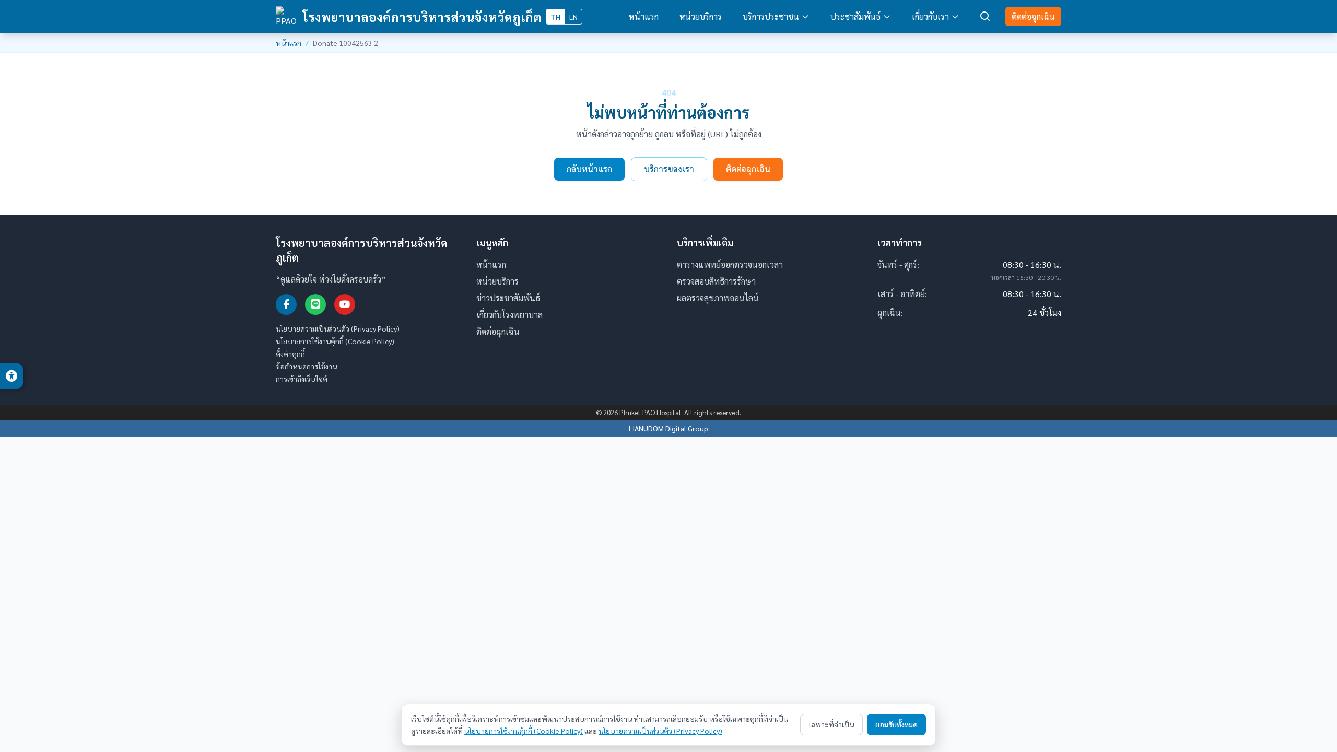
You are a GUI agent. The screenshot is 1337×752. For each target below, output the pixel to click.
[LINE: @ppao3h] (315, 304)
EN (573, 16)
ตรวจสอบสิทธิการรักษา (716, 281)
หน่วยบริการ (700, 16)
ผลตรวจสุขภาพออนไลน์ (718, 297)
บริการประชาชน (771, 16)
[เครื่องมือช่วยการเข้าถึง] (11, 376)
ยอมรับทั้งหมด (896, 724)
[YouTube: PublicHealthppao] (344, 304)
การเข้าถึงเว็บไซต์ (301, 378)
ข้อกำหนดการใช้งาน (306, 366)
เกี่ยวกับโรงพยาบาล (509, 314)
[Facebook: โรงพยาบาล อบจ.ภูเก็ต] (286, 304)
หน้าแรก (644, 16)
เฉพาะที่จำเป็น (831, 724)
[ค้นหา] (985, 16)
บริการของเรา (669, 168)
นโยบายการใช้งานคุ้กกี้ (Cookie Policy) (335, 341)
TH (555, 16)
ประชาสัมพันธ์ (855, 16)
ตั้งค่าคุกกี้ (290, 353)
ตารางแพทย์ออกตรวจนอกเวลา (730, 264)
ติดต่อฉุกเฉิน (1033, 16)
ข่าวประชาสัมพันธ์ (508, 297)
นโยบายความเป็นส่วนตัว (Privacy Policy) (338, 328)
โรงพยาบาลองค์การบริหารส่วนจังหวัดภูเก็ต (422, 16)
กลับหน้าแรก (589, 168)
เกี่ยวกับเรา (930, 16)
